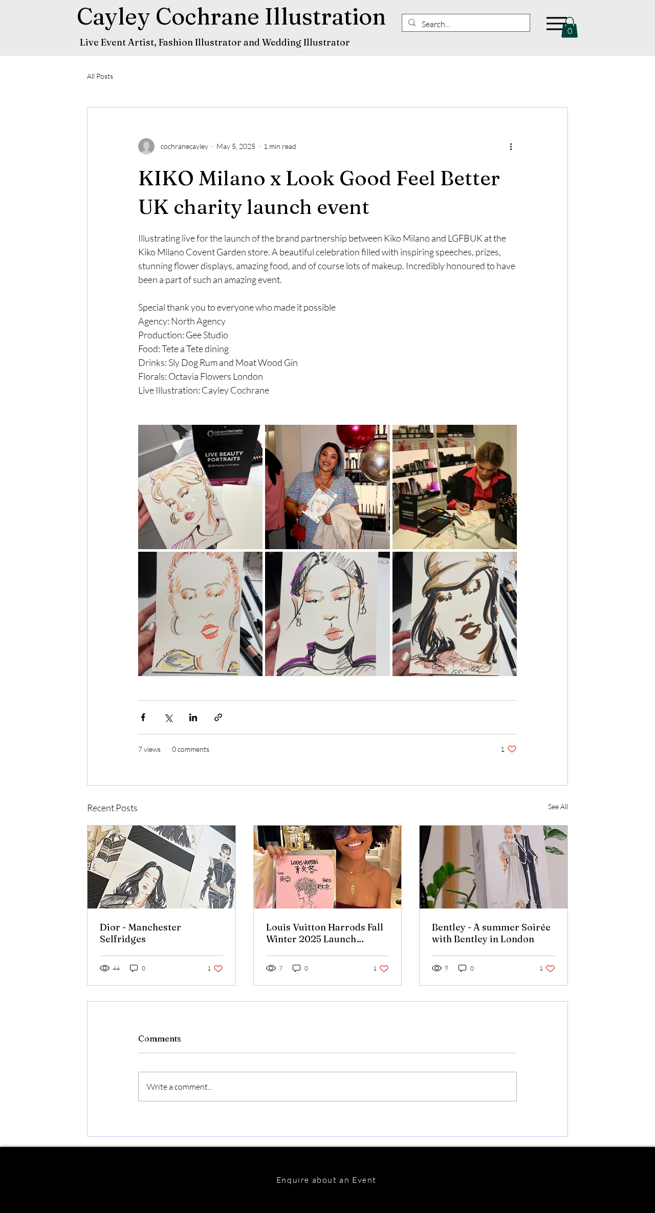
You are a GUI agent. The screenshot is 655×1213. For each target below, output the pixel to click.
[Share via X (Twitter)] (168, 717)
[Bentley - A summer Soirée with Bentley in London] (493, 867)
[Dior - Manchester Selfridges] (161, 867)
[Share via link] (218, 717)
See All (558, 806)
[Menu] (556, 23)
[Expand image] (200, 487)
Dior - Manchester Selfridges (140, 933)
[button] (569, 27)
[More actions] (511, 146)
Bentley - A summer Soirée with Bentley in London (491, 933)
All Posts (100, 76)
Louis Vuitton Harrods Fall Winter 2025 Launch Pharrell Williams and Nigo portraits (326, 933)
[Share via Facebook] (143, 717)
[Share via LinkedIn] (193, 717)
